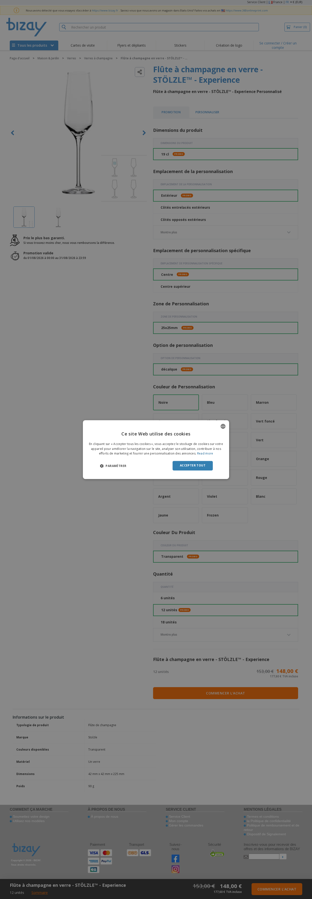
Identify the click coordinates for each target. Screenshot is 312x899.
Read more (205, 454)
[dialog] (156, 449)
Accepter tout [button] (192, 466)
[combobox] (223, 426)
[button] (113, 466)
